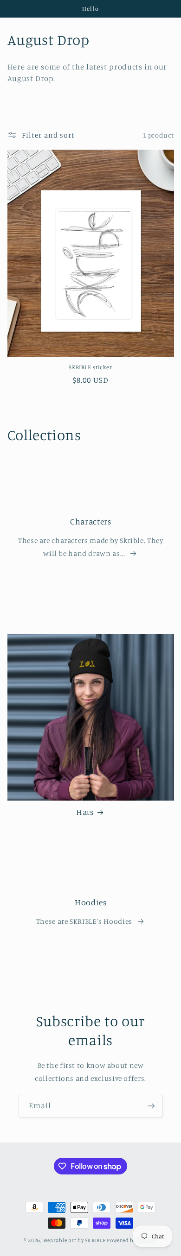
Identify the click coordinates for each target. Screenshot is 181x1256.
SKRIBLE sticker (90, 367)
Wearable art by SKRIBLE (74, 1240)
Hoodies (90, 902)
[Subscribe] (151, 1106)
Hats (85, 812)
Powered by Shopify (132, 1240)
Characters (90, 521)
